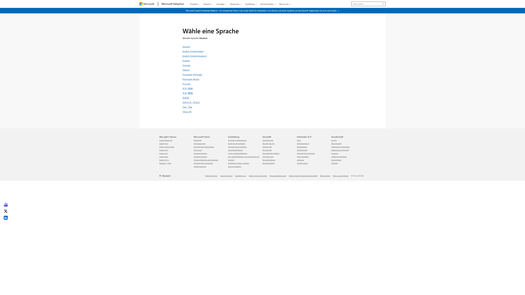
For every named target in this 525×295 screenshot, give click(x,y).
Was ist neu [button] (285, 4)
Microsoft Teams (268, 157)
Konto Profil (197, 140)
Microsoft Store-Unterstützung (204, 147)
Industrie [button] (208, 4)
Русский (186, 83)
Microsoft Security (268, 144)
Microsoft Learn (302, 150)
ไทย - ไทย (187, 107)
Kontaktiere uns (240, 176)
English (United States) (193, 51)
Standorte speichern (200, 157)
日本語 (186, 97)
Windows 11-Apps (165, 163)
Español (186, 60)
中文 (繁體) (188, 93)
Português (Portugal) (192, 74)
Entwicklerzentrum (303, 144)
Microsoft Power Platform (270, 153)
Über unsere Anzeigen (340, 176)
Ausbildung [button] (251, 4)
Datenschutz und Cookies (258, 176)
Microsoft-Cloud (267, 140)
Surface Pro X (163, 150)
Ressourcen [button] (236, 4)
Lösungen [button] (221, 4)
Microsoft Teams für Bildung (237, 147)
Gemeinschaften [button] (268, 4)
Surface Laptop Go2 (165, 140)
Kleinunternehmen (268, 163)
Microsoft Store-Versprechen (203, 163)
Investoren (334, 153)
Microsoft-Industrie (268, 160)
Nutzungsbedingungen (278, 176)
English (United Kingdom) (195, 55)
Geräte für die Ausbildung (236, 144)
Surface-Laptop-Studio (166, 147)
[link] (5, 204)
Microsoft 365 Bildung (235, 150)
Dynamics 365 (267, 147)
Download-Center (199, 144)
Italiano (186, 69)
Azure (299, 140)
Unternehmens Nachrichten (340, 147)
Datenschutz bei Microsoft (340, 150)
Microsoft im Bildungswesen (237, 140)
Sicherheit (334, 163)
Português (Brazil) (191, 79)
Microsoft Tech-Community (306, 153)
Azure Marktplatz (302, 157)
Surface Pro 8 (163, 144)
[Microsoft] (146, 4)
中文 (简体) (188, 88)
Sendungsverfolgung (200, 153)
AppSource (300, 160)
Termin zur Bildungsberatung (237, 153)
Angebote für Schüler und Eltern (238, 163)
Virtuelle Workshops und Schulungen (206, 160)
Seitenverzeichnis (211, 176)
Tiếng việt (187, 111)
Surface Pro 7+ (164, 160)
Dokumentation (302, 147)
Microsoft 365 (267, 150)
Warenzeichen (325, 176)
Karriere (334, 140)
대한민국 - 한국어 (191, 102)
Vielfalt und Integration (339, 157)
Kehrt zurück (198, 150)
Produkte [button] (195, 4)
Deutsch (186, 46)
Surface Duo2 (163, 157)
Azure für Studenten (234, 167)
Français (186, 65)
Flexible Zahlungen (200, 167)
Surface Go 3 (163, 153)
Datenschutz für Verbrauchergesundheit (303, 176)
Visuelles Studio (302, 163)
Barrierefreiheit (336, 160)
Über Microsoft (336, 144)
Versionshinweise (226, 176)
